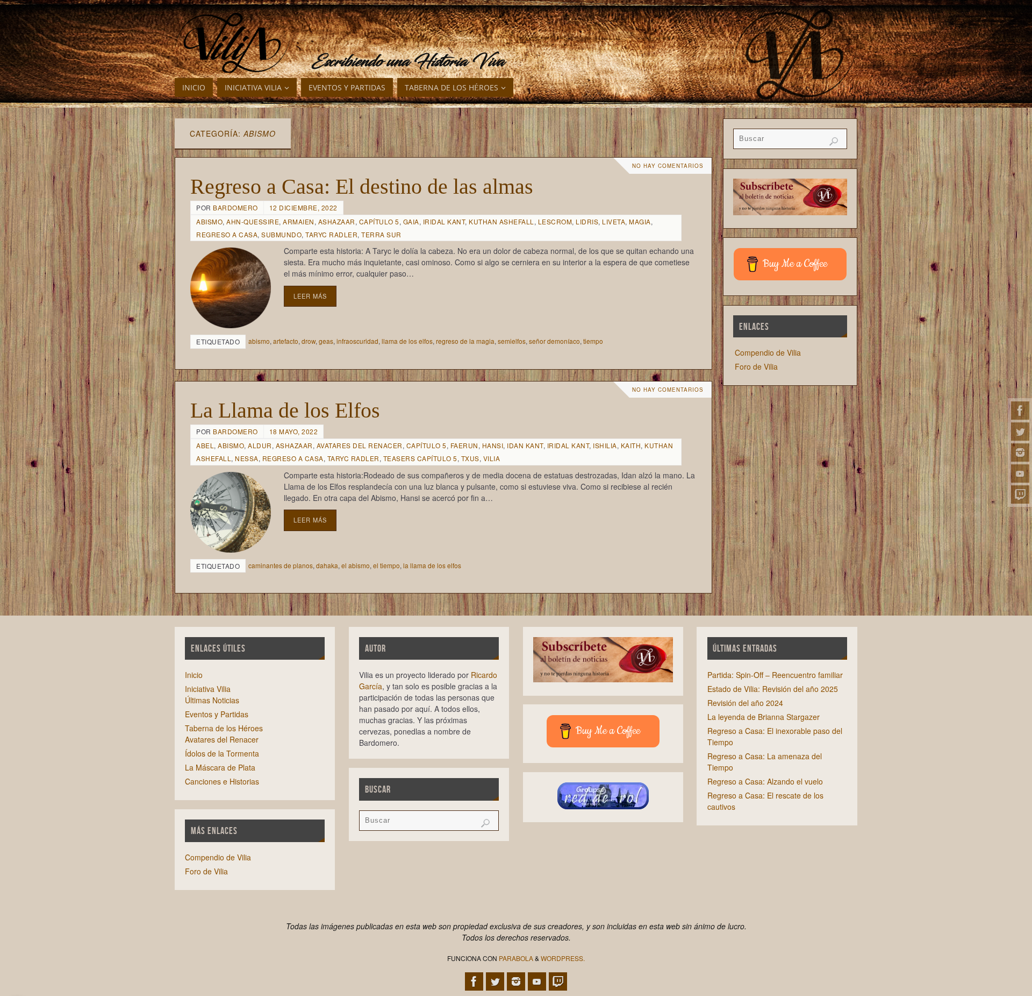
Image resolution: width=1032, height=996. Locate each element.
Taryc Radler (331, 234)
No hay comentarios (668, 165)
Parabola (516, 958)
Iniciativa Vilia (208, 688)
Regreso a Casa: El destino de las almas (361, 186)
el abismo (355, 565)
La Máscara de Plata (220, 767)
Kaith (631, 445)
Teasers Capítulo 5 (420, 458)
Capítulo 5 (379, 221)
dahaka (327, 565)
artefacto (285, 340)
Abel (205, 445)
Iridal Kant (444, 221)
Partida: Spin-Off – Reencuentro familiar (775, 674)
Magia (640, 221)
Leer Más (310, 296)
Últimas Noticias (212, 700)
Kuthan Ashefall (501, 221)
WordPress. (563, 958)
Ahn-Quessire (252, 221)
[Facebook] (1020, 410)
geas (326, 340)
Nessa (247, 458)
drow (309, 340)
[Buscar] (833, 141)
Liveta (613, 221)
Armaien (298, 221)
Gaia (411, 221)
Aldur (260, 445)
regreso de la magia (465, 340)
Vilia (491, 458)
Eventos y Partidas (216, 714)
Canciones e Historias (222, 781)
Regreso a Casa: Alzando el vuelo (765, 781)
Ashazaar (336, 221)
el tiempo (386, 565)
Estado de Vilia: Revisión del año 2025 (772, 688)
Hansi (493, 445)
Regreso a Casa (226, 234)
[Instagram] (1020, 452)
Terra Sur (381, 234)
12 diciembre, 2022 (303, 207)
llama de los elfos (407, 340)
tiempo (593, 340)
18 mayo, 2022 (293, 431)
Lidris (587, 221)
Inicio (194, 674)
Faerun (464, 445)
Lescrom (555, 221)
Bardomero (235, 207)
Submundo (281, 234)
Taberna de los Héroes (224, 728)
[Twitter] (1020, 431)
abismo (259, 340)
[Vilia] (232, 43)
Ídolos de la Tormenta (222, 753)
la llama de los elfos (432, 565)
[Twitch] (1020, 494)
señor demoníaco (554, 340)
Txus (470, 458)
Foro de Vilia (756, 366)
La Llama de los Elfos (285, 410)
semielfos (512, 340)
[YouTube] (1020, 473)
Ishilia (605, 445)
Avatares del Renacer (360, 445)
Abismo (209, 221)
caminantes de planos (280, 565)
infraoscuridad (357, 340)
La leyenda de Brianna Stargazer (763, 716)
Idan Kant (525, 445)
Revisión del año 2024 (745, 702)
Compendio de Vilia (768, 352)
